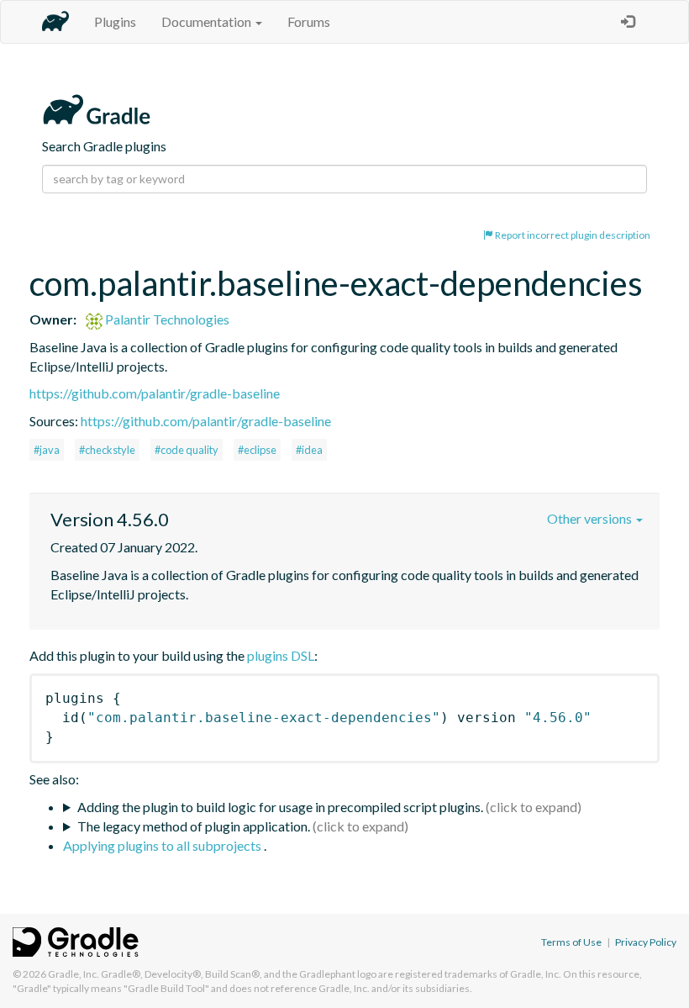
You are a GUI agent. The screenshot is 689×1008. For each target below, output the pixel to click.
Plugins (115, 21)
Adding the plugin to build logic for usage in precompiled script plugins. (280, 807)
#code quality (186, 450)
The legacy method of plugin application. (193, 826)
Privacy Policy (645, 942)
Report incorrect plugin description (571, 235)
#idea (309, 450)
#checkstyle (107, 450)
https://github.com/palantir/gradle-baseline (154, 393)
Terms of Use (571, 942)
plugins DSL (280, 655)
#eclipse (257, 450)
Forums (308, 21)
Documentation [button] (207, 21)
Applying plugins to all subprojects (163, 845)
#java (47, 450)
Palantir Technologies (166, 319)
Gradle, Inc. (73, 974)
